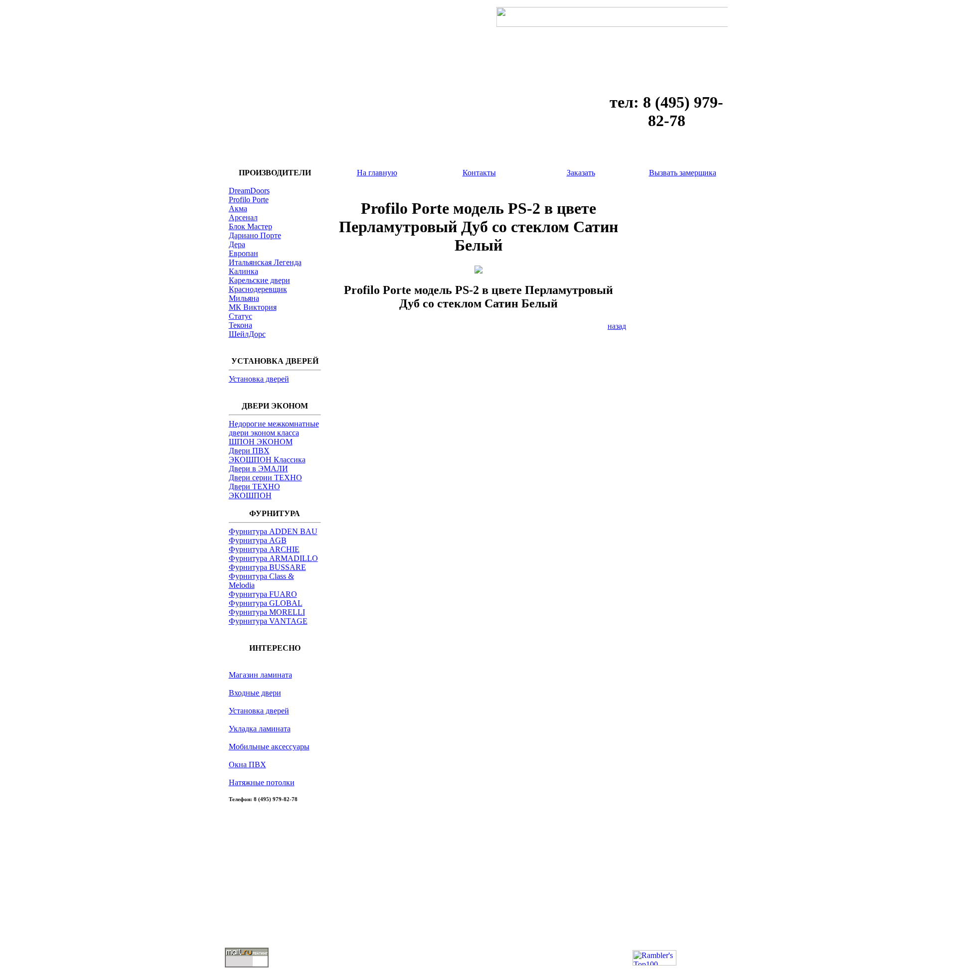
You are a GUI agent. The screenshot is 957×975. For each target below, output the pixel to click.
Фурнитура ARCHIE (264, 549)
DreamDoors (249, 190)
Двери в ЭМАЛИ (258, 468)
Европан (243, 253)
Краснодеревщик (258, 289)
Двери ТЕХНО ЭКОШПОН (254, 491)
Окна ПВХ (247, 764)
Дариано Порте (255, 235)
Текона (240, 325)
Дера (237, 244)
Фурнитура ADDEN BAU (273, 531)
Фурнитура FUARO (263, 594)
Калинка (243, 271)
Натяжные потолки (262, 782)
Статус (240, 316)
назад (617, 326)
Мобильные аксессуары (269, 746)
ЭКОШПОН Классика (267, 459)
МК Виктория (253, 307)
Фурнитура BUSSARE (267, 567)
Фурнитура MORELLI (267, 612)
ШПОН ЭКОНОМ (261, 441)
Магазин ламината (260, 675)
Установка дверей (259, 379)
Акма (238, 208)
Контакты (479, 172)
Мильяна (244, 298)
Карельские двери (259, 280)
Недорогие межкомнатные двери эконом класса (274, 428)
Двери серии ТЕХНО (265, 477)
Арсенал (243, 217)
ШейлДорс (247, 334)
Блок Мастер (250, 226)
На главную (377, 172)
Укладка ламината (260, 728)
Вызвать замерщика (682, 172)
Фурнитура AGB (258, 540)
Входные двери (255, 693)
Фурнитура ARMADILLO (273, 558)
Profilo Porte (249, 199)
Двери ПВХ (249, 450)
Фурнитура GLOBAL (266, 603)
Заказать (581, 172)
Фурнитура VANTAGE (268, 621)
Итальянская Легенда (265, 262)
